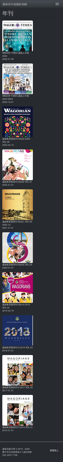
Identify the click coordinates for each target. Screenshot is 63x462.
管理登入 (54, 450)
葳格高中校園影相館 (14, 4)
